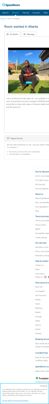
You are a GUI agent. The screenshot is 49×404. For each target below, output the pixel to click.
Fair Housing (40, 184)
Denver (38, 325)
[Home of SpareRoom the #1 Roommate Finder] (11, 4)
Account (36, 12)
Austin (37, 304)
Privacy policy (40, 225)
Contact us (39, 265)
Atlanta (38, 300)
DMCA (37, 229)
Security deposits (41, 189)
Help (46, 12)
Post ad (26, 12)
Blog (37, 211)
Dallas (37, 321)
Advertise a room (41, 247)
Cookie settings (41, 237)
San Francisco (40, 295)
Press (39, 274)
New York (39, 287)
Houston (38, 333)
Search (5, 12)
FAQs (37, 269)
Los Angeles (40, 291)
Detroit (37, 329)
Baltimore (38, 308)
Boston (38, 312)
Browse (15, 12)
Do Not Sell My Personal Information (15, 400)
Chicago (38, 317)
